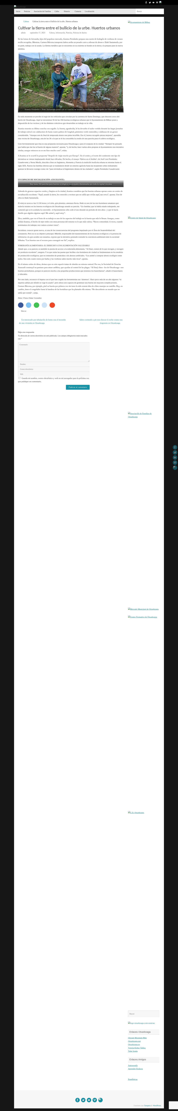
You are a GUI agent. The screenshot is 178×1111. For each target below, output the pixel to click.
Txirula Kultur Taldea (137, 1048)
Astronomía (133, 1065)
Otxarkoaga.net (134, 1041)
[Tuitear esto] (28, 305)
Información (60, 33)
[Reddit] (44, 305)
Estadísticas (132, 1079)
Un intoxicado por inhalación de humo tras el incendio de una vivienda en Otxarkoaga (42, 321)
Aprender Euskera (135, 1069)
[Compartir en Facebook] (20, 305)
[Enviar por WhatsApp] (36, 305)
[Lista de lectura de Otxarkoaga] (161, 2)
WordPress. (157, 1106)
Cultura (26, 21)
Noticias (69, 33)
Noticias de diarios (80, 33)
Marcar (23, 311)
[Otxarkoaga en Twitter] (150, 2)
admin (23, 33)
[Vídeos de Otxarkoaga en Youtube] (153, 2)
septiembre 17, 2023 (37, 33)
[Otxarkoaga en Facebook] (146, 2)
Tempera (147, 1106)
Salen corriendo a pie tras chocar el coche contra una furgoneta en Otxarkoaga (100, 321)
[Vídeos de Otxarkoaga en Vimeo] (157, 2)
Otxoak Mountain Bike (137, 1038)
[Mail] (52, 305)
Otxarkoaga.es (134, 1044)
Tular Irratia (133, 1051)
